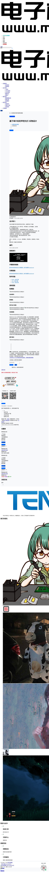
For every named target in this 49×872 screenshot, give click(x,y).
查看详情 (3, 444)
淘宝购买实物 (12, 116)
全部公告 (3, 369)
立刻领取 (3, 442)
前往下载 (11, 130)
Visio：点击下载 (15, 282)
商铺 (4, 38)
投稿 (1, 110)
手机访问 (5, 42)
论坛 (4, 39)
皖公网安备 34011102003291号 (7, 865)
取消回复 (11, 364)
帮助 (4, 41)
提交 (16, 364)
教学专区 (5, 96)
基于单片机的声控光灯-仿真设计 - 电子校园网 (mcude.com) (21, 273)
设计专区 (5, 87)
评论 (4, 420)
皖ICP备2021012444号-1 (6, 863)
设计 (4, 36)
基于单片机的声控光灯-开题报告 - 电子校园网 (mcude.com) (21, 267)
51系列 (13, 124)
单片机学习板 (4, 450)
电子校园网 (9, 862)
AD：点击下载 (15, 281)
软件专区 (5, 102)
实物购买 (5, 83)
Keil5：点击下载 (15, 279)
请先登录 (7, 420)
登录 (8, 418)
